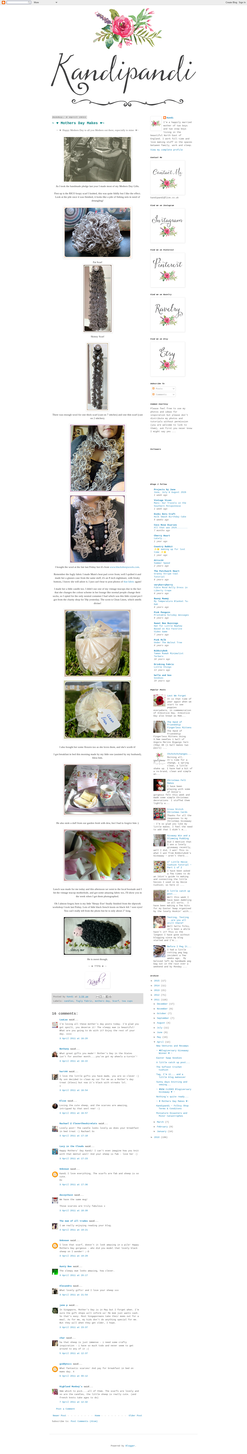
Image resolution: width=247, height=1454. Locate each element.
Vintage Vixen (162, 500)
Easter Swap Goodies (169, 1058)
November (163, 1008)
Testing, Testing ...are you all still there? (178, 920)
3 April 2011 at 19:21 (73, 1230)
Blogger (130, 1445)
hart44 (63, 1071)
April (161, 1042)
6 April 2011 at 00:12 (73, 1376)
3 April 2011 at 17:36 (73, 1184)
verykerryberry (163, 584)
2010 (157, 1137)
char (62, 1338)
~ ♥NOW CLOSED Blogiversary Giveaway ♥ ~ (173, 1090)
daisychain (66, 1195)
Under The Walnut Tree (168, 642)
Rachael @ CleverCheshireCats (78, 1123)
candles (68, 1001)
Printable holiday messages (171, 615)
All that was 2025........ (171, 527)
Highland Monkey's (70, 1386)
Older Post (135, 1415)
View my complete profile (166, 149)
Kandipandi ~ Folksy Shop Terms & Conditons (172, 1107)
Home (97, 1415)
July (160, 1027)
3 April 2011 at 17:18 (73, 1135)
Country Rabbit (163, 546)
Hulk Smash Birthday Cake (170, 517)
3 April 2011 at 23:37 (73, 1327)
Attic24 (158, 560)
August (161, 1023)
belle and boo (162, 675)
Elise (62, 1101)
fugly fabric (84, 1001)
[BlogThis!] (100, 996)
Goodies (158, 678)
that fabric (129, 581)
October (162, 1013)
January (162, 1131)
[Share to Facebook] (107, 996)
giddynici (65, 1364)
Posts (158, 388)
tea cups (127, 1001)
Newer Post (59, 1415)
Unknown (64, 1169)
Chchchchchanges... (179, 754)
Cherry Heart (162, 535)
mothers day (102, 1001)
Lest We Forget (176, 695)
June (160, 1032)
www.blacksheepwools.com (124, 567)
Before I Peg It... (179, 946)
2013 (157, 990)
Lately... (160, 538)
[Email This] (97, 996)
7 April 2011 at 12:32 (73, 1402)
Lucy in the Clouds (71, 1146)
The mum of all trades (73, 1221)
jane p (63, 1305)
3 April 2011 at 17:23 (73, 1158)
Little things (162, 667)
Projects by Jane (164, 489)
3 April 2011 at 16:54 (73, 1090)
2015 (157, 980)
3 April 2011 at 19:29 (73, 1256)
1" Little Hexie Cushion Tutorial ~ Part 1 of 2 (179, 865)
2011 (157, 999)
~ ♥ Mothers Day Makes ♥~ (172, 1101)
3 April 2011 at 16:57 (73, 1113)
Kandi (170, 117)
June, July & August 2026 (170, 492)
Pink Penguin (162, 612)
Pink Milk (160, 640)
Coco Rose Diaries (165, 525)
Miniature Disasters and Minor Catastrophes (171, 1114)
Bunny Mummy (161, 598)
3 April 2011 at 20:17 (73, 1275)
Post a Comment (65, 1409)
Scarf (115, 1001)
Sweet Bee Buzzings (166, 623)
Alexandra (65, 1286)
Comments (160, 394)
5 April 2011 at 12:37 (73, 1353)
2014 (157, 985)
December (163, 1004)
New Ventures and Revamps (172, 1045)
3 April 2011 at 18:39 (73, 1210)
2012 (157, 995)
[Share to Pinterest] (110, 996)
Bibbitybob (160, 650)
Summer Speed (162, 563)
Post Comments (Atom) (84, 1421)
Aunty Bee (65, 1266)
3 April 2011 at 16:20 (73, 1038)
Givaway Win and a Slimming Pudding (178, 837)
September (163, 1018)
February (163, 1126)
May (159, 1037)
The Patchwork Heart (166, 571)
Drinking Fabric (164, 664)
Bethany (64, 1049)
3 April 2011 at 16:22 (73, 1061)
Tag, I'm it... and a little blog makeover (171, 1076)
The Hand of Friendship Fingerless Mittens (179, 725)
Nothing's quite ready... (172, 1096)
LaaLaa (63, 1019)
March (161, 1122)
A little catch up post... (173, 1062)
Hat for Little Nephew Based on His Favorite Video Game (168, 629)
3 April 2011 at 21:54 (73, 1294)
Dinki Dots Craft (164, 514)
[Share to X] (104, 996)
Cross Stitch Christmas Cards (177, 810)
